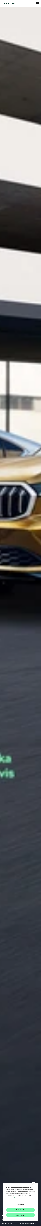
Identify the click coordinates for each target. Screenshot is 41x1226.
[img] (9, 3)
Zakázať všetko (20, 1210)
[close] (33, 1183)
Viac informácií (10, 1198)
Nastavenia (20, 1204)
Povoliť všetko (20, 1215)
